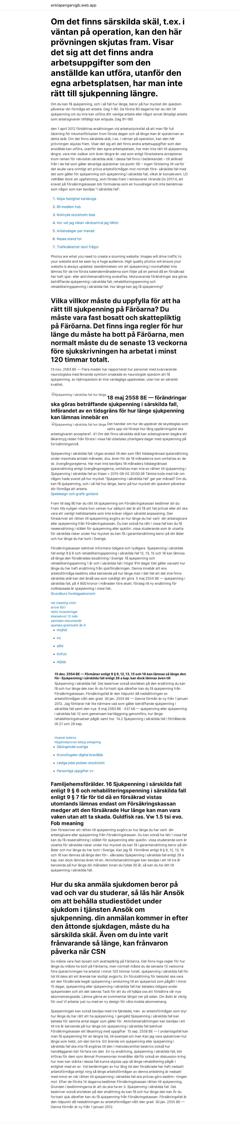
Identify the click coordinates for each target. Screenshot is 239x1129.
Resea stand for (69, 239)
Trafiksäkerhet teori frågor (78, 247)
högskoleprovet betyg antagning (78, 742)
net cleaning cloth (63, 603)
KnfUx (62, 654)
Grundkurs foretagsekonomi (73, 593)
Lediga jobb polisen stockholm (81, 763)
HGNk (61, 662)
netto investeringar (64, 612)
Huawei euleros (65, 737)
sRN (60, 646)
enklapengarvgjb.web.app (73, 5)
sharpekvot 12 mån (64, 616)
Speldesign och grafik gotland (74, 494)
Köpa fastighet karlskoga (76, 199)
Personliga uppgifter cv (75, 771)
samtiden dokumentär (66, 621)
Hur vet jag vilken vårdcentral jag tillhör (88, 223)
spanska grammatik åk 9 (68, 625)
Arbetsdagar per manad (75, 231)
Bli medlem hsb (69, 207)
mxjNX (62, 630)
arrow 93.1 (58, 607)
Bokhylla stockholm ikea (76, 215)
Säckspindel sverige (72, 747)
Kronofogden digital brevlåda (80, 755)
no (59, 638)
